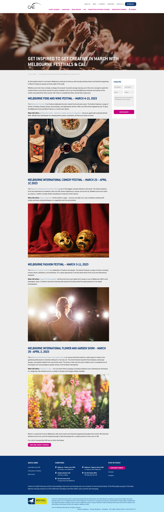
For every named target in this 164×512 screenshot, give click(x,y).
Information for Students (34, 471)
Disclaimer (105, 509)
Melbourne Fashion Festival (40, 270)
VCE (84, 9)
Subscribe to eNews (116, 468)
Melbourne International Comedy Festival (45, 189)
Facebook (111, 472)
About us (87, 4)
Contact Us (120, 4)
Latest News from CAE (34, 467)
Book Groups (76, 9)
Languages (66, 9)
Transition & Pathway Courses (99, 9)
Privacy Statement (95, 509)
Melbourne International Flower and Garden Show (47, 357)
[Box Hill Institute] (37, 504)
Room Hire (111, 4)
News (94, 4)
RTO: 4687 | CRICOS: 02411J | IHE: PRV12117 (122, 509)
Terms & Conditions (83, 509)
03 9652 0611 (130, 4)
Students (102, 4)
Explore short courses (39, 445)
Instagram (111, 475)
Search (133, 9)
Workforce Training (119, 9)
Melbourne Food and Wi (39, 104)
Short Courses (54, 9)
